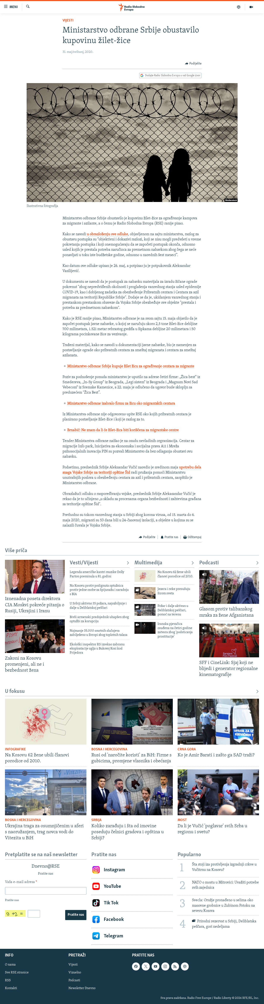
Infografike (15, 749)
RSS (8, 980)
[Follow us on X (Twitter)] (146, 966)
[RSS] (175, 966)
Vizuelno (74, 972)
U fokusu (15, 691)
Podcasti (209, 563)
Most (182, 820)
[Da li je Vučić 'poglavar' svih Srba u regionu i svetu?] (218, 792)
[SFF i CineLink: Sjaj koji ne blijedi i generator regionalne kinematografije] (229, 640)
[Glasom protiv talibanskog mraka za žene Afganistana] (229, 587)
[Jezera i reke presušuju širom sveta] (145, 593)
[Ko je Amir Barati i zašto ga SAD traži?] (218, 722)
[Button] (193, 63)
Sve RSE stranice (17, 972)
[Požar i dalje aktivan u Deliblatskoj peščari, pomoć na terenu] (145, 610)
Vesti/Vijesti (84, 563)
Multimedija (148, 563)
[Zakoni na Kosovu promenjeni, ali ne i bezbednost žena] (35, 636)
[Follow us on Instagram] (165, 966)
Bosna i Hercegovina (109, 749)
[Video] (251, 7)
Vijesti (67, 21)
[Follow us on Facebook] (136, 966)
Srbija (96, 820)
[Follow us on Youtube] (155, 966)
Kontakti (11, 988)
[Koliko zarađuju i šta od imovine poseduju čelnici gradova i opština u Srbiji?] (132, 792)
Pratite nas (76, 915)
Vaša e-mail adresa (21, 882)
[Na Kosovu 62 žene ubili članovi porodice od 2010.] (145, 576)
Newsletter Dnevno (81, 988)
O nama (10, 964)
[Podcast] (238, 7)
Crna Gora (187, 749)
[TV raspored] (185, 966)
